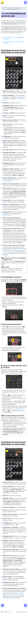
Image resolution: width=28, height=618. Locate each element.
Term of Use (9, 611)
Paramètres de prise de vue (16, 7)
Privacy (3, 611)
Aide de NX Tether (6, 7)
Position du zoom (18, 409)
